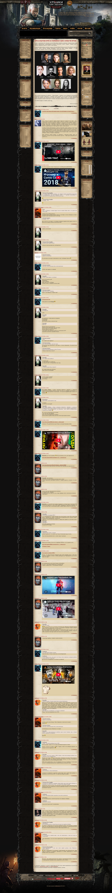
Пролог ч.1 (23, 129)
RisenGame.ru (85, 188)
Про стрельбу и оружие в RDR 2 (48, 552)
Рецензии (23, 67)
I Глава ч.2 (23, 132)
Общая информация (25, 113)
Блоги (22, 68)
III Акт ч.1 (23, 89)
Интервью (23, 69)
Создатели (23, 73)
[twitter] (81, 6)
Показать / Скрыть (46, 546)
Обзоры (22, 70)
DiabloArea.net (85, 187)
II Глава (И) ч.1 (24, 135)
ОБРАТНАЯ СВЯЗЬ (49, 875)
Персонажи (23, 116)
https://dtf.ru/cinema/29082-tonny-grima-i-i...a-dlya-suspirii (53, 421)
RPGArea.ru (84, 184)
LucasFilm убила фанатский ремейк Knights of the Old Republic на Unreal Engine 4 (58, 111)
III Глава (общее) (24, 144)
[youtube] (89, 6)
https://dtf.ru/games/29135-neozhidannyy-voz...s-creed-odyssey (54, 457)
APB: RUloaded (85, 193)
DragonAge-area (85, 190)
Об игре (24, 28)
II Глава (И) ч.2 (24, 136)
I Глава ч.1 (23, 131)
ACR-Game (84, 194)
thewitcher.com (85, 47)
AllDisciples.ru (85, 189)
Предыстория (24, 71)
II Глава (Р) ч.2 (24, 139)
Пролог (22, 83)
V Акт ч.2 (23, 93)
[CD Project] (51, 879)
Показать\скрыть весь (86, 163)
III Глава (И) (23, 142)
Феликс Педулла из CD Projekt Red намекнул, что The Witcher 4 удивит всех (87, 114)
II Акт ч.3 (23, 87)
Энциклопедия (24, 66)
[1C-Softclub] (62, 879)
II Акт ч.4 (23, 88)
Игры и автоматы (24, 72)
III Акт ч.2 (23, 90)
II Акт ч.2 (23, 86)
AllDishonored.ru (85, 191)
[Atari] (58, 879)
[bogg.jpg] (87, 145)
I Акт (22, 84)
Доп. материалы (24, 95)
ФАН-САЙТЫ (59, 875)
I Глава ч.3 (23, 133)
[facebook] (91, 6)
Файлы (72, 28)
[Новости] (89, 165)
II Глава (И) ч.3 (24, 137)
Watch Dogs (84, 195)
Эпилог (22, 94)
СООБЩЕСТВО (68, 875)
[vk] (78, 6)
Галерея (58, 28)
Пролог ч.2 (23, 130)
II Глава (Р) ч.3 (24, 141)
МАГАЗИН (76, 875)
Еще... (29, 56)
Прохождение (47, 28)
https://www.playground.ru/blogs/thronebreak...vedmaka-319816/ (54, 465)
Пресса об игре (24, 115)
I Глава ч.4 (23, 134)
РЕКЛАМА (41, 875)
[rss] (86, 5)
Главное (22, 65)
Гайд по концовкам (25, 145)
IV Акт (22, 91)
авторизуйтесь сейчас (44, 866)
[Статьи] (91, 165)
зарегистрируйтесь (54, 866)
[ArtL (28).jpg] (87, 130)
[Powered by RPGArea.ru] (77, 879)
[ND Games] (72, 879)
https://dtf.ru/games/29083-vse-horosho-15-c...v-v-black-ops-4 (53, 544)
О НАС (35, 875)
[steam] (85, 6)
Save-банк (23, 117)
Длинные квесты (24, 128)
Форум (79, 28)
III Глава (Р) (23, 143)
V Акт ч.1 (23, 92)
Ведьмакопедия (35, 28)
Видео (65, 28)
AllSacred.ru (84, 185)
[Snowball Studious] (67, 879)
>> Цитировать (74, 113)
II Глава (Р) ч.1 (24, 138)
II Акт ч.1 (23, 85)
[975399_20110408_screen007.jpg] (87, 136)
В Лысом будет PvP (46, 299)
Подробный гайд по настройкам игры (24, 119)
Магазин (88, 28)
